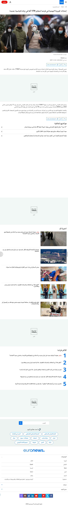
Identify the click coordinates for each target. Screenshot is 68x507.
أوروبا (65, 461)
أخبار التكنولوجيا (56, 7)
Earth (31, 465)
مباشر (4, 2)
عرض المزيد (64, 489)
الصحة (31, 468)
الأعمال (65, 465)
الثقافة (31, 472)
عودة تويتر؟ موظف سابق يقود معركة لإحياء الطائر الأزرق (51, 131)
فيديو (65, 476)
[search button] (20, 423)
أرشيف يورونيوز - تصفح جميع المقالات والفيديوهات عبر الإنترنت (19, 479)
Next (62, 7)
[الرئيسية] (66, 7)
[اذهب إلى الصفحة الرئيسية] (62, 2)
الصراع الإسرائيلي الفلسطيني (32, 434)
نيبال (14, 438)
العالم (32, 461)
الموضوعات (64, 457)
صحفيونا (65, 479)
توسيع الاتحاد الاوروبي (22, 442)
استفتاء (35, 438)
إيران (54, 438)
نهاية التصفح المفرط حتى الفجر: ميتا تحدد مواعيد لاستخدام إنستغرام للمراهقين (45, 136)
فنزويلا (34, 442)
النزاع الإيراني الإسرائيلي (50, 434)
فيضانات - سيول (24, 438)
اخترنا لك (63, 229)
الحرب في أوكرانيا (16, 434)
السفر (65, 472)
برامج (32, 476)
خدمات (65, 485)
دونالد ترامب (45, 438)
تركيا (50, 442)
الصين (42, 442)
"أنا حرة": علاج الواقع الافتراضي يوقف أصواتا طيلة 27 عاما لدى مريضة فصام (46, 127)
